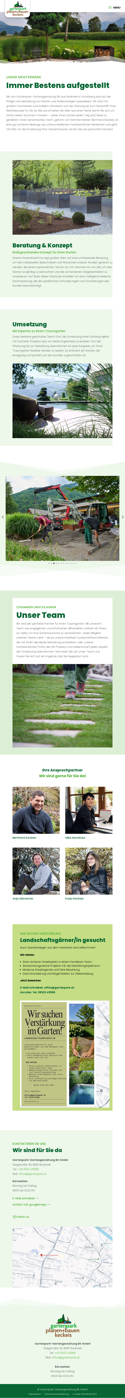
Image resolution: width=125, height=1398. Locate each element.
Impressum (35, 1394)
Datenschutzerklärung (57, 1394)
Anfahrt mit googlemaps (29, 1204)
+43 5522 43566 (28, 1169)
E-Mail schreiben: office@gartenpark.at (47, 987)
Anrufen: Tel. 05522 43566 (37, 992)
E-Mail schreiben (23, 1198)
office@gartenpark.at (32, 1174)
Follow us (22, 1217)
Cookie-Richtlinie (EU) (85, 1394)
